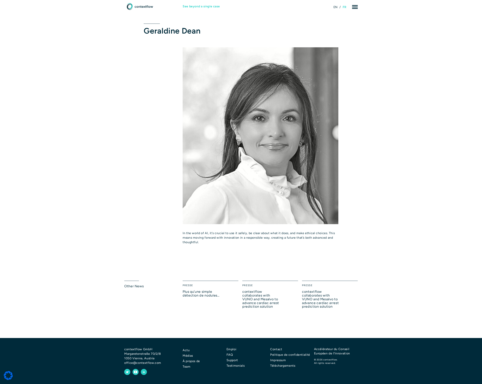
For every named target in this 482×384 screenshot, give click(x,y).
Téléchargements (282, 365)
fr (344, 7)
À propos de (191, 361)
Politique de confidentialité (290, 354)
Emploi (231, 349)
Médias (188, 355)
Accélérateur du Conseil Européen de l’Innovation (332, 351)
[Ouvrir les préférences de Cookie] (8, 375)
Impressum (278, 360)
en (335, 7)
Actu (186, 350)
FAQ (230, 354)
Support (232, 360)
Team (187, 366)
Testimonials (236, 365)
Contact (276, 349)
